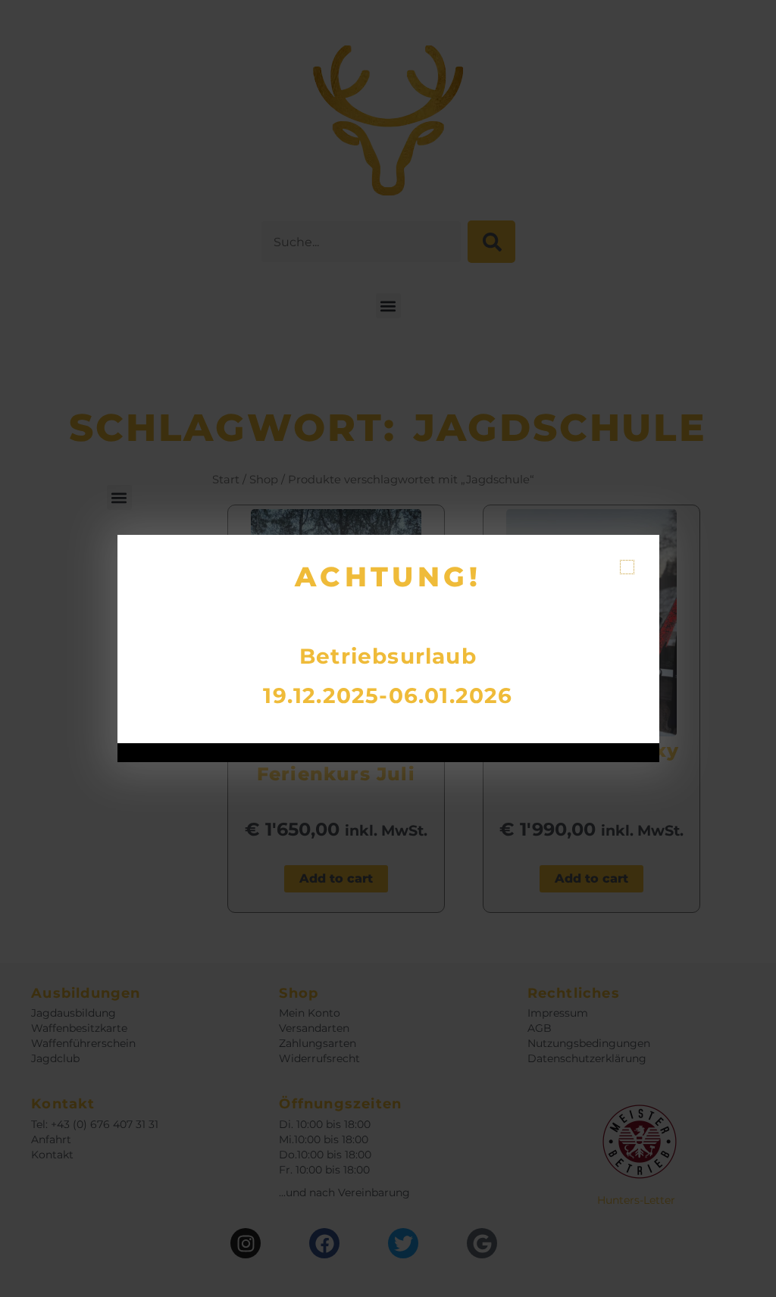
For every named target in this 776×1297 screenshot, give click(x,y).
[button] (627, 567)
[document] (388, 648)
